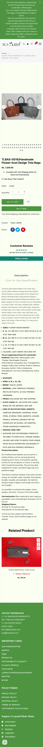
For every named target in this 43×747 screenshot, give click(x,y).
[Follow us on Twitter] (17, 229)
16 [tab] (32, 144)
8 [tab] (16, 144)
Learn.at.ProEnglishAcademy (17, 673)
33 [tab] (26, 147)
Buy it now (21, 209)
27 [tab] (14, 147)
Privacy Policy (9, 693)
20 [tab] (40, 144)
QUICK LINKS (7, 626)
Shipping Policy (10, 701)
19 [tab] (38, 144)
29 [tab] (18, 147)
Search (5, 650)
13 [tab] (26, 144)
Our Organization (11, 646)
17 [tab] (34, 144)
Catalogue (7, 669)
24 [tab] (8, 147)
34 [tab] (28, 147)
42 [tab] (22, 150)
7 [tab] (14, 144)
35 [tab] (30, 147)
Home (4, 53)
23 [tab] (6, 147)
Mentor (6, 676)
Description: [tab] (21, 275)
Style (4, 186)
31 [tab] (22, 147)
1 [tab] (2, 144)
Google (9, 729)
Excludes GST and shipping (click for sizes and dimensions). (21, 173)
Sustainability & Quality (14, 661)
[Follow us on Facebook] (12, 229)
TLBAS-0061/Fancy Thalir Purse (21, 570)
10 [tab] (20, 144)
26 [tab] (12, 147)
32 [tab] (24, 147)
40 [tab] (40, 147)
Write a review (21, 258)
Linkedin (9, 733)
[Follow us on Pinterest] (23, 229)
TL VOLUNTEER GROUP (12, 623)
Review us (7, 658)
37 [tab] (34, 147)
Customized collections (15, 708)
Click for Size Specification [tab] (22, 280)
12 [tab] (24, 144)
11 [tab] (22, 144)
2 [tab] (4, 144)
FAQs (4, 654)
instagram (10, 725)
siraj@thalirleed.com (10, 633)
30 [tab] (20, 147)
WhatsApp (7, 378)
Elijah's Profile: (10, 665)
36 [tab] (32, 147)
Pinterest (10, 737)
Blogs (5, 680)
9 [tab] (18, 144)
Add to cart (12, 202)
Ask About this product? (14, 179)
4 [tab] (8, 144)
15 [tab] (30, 144)
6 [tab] (12, 144)
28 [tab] (16, 147)
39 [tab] (38, 147)
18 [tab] (36, 144)
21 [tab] (2, 147)
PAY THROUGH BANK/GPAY (13, 620)
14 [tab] (28, 144)
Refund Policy (9, 697)
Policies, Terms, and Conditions (14, 516)
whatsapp (10, 722)
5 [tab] (10, 144)
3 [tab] (6, 144)
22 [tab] (4, 147)
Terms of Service (11, 705)
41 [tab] (20, 150)
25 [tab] (10, 147)
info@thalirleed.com (12, 629)
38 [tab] (36, 147)
